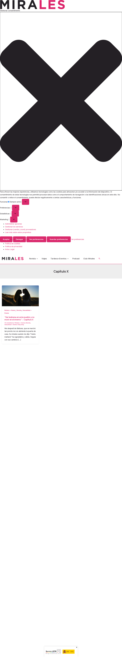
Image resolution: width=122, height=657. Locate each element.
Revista (32, 258)
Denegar (19, 239)
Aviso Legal (9, 249)
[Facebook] (103, 257)
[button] (61, 101)
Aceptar (6, 239)
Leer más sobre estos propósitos (18, 232)
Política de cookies (12, 244)
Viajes (44, 258)
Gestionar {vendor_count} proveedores (20, 229)
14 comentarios (9, 323)
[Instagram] (107, 257)
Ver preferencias (36, 239)
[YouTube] (112, 257)
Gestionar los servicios (14, 227)
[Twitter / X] (104, 260)
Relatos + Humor (10, 310)
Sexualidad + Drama (10, 324)
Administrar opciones (13, 224)
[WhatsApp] (116, 257)
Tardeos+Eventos (58, 258)
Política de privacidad (13, 246)
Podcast (76, 258)
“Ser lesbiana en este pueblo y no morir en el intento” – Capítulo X (19, 318)
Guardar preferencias (59, 239)
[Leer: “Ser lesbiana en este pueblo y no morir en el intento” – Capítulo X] (20, 296)
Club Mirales (89, 258)
